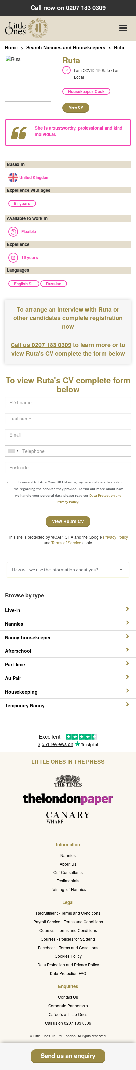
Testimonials (68, 880)
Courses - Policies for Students (68, 939)
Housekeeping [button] (21, 691)
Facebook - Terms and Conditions (68, 947)
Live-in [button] (12, 610)
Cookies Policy (68, 956)
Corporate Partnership (68, 1005)
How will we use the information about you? (55, 570)
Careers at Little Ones (68, 1014)
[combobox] (12, 451)
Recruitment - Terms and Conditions (68, 913)
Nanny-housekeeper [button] (28, 637)
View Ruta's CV (68, 521)
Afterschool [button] (18, 651)
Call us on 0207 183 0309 (68, 1023)
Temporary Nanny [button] (25, 705)
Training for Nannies (68, 889)
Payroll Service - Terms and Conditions (68, 921)
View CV (76, 107)
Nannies (68, 855)
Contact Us (68, 997)
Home (11, 47)
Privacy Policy (115, 537)
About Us (68, 864)
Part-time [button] (15, 664)
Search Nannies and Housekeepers (65, 47)
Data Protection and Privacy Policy (68, 964)
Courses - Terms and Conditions (68, 930)
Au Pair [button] (13, 678)
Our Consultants (68, 872)
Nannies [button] (14, 623)
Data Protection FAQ (68, 973)
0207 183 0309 (86, 7)
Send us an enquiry (68, 1055)
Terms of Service (66, 542)
